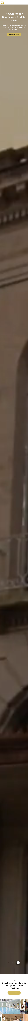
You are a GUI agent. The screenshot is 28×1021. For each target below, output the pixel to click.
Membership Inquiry (14, 34)
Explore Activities (14, 993)
